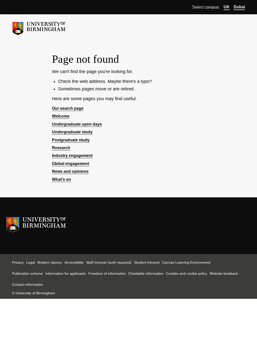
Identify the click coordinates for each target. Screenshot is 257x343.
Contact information (27, 284)
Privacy (18, 262)
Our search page (68, 108)
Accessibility (74, 262)
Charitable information (145, 273)
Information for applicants (65, 273)
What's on (61, 179)
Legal (30, 262)
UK (227, 7)
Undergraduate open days (77, 124)
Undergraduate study (72, 132)
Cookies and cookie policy (186, 273)
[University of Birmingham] (39, 26)
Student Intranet (147, 262)
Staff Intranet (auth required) (109, 262)
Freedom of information (107, 273)
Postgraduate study (71, 140)
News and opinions (70, 171)
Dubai (239, 7)
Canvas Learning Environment (186, 262)
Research (61, 148)
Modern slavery (49, 262)
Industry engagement (72, 155)
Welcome (61, 116)
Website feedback (224, 273)
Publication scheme (27, 273)
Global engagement (70, 163)
